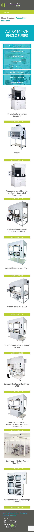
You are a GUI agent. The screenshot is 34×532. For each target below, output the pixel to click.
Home (3, 18)
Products (11, 18)
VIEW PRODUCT (17, 121)
